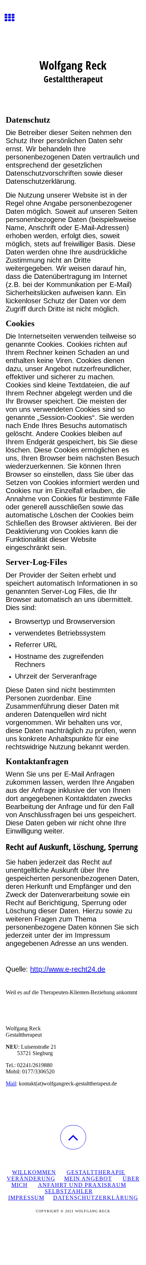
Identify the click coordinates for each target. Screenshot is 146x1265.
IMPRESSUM (26, 1198)
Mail (11, 1083)
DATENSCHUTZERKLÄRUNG (95, 1198)
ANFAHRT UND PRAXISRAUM (82, 1185)
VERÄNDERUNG (31, 1179)
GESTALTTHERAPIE (96, 1172)
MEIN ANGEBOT (88, 1179)
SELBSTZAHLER (69, 1191)
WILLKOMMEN (34, 1172)
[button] (73, 1137)
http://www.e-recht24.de (67, 969)
